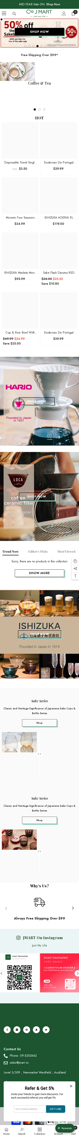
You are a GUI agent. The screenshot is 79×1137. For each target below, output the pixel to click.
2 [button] (29, 46)
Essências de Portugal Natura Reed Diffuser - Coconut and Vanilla (59, 163)
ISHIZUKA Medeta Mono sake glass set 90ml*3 (20, 273)
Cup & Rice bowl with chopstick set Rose (20, 333)
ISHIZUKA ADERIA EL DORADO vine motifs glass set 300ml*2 (58, 218)
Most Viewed (66, 551)
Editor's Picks (38, 551)
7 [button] (50, 46)
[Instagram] (16, 1029)
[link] (22, 1131)
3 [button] (33, 46)
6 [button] (45, 46)
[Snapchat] (36, 1029)
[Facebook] (7, 1029)
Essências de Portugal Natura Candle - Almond (59, 333)
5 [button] (41, 46)
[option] (39, 33)
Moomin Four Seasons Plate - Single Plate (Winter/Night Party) (20, 218)
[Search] (14, 14)
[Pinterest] (26, 1029)
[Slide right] (72, 908)
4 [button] (37, 46)
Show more (39, 573)
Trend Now (10, 551)
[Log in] (64, 13)
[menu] (4, 13)
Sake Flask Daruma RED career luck (59, 273)
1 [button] (25, 46)
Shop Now (53, 4)
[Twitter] (46, 1029)
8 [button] (54, 46)
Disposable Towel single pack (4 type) (20, 163)
